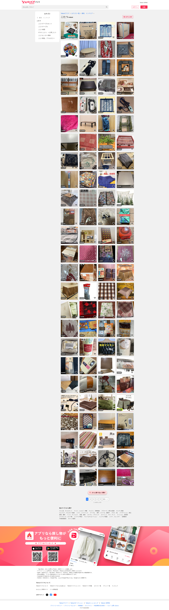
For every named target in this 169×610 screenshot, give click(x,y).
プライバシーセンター (70, 605)
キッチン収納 (119, 510)
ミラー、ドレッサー (114, 516)
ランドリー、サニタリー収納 (67, 512)
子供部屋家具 (62, 518)
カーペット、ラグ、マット (108, 514)
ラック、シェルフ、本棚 (80, 510)
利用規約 (80, 605)
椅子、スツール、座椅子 (103, 512)
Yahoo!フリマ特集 (87, 586)
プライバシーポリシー (56, 605)
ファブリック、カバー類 (65, 516)
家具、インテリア (87, 13)
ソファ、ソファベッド (82, 512)
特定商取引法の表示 (99, 605)
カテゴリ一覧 (75, 13)
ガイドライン (88, 605)
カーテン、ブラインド (93, 514)
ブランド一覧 (106, 586)
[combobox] (65, 7)
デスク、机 (115, 512)
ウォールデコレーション (90, 516)
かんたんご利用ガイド (42, 589)
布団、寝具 (82, 514)
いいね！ (76, 37)
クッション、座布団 (122, 514)
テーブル (92, 512)
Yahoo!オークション (76, 603)
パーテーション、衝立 (125, 512)
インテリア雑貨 (103, 516)
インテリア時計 (78, 516)
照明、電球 (62, 514)
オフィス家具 (71, 518)
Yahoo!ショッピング (92, 603)
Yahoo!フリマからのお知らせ (57, 586)
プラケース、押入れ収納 (108, 510)
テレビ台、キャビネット (65, 510)
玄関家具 (124, 516)
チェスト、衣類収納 (94, 510)
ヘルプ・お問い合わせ (113, 605)
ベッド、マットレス (72, 514)
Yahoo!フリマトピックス (73, 586)
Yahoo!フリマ (65, 13)
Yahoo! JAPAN (143, 2)
